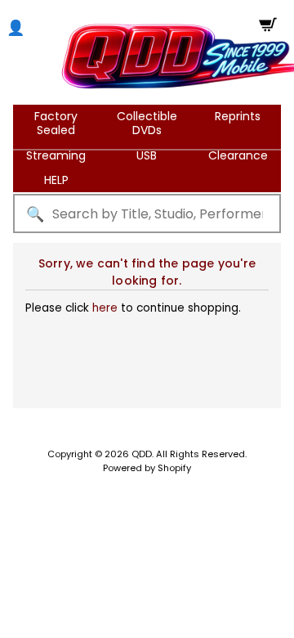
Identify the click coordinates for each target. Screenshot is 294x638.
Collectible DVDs (147, 123)
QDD (141, 454)
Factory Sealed (56, 123)
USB (146, 155)
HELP (56, 180)
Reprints (238, 116)
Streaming (56, 155)
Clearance (238, 155)
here (105, 308)
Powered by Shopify (147, 467)
